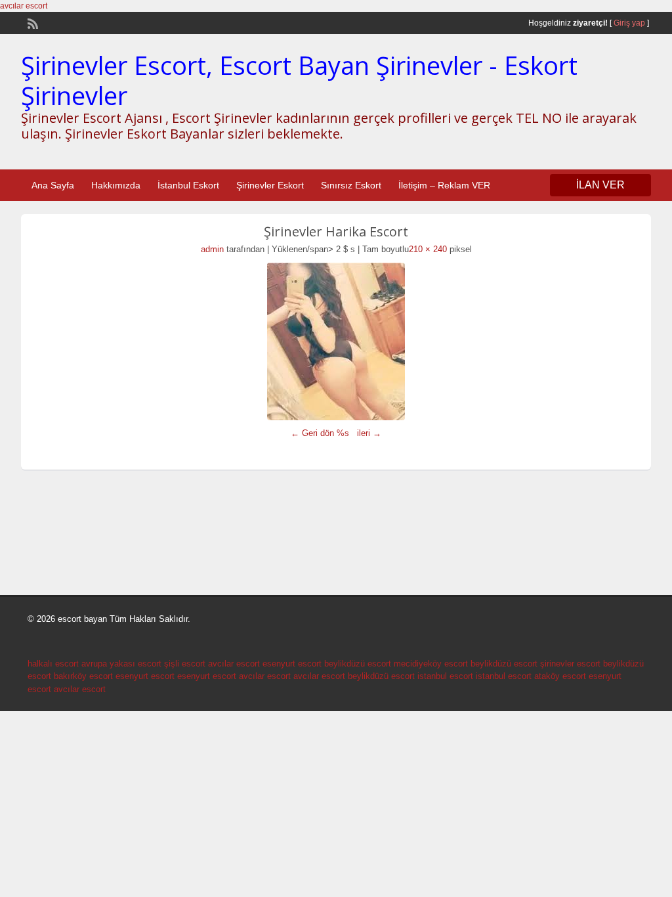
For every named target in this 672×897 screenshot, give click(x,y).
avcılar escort (23, 6)
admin (212, 249)
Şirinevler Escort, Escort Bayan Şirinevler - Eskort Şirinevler (299, 80)
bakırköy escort (83, 676)
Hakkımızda (115, 185)
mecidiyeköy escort (431, 663)
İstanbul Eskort (188, 185)
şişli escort (184, 663)
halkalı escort (53, 663)
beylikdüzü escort (357, 663)
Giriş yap (629, 23)
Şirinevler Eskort (270, 185)
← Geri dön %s (320, 433)
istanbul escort (445, 676)
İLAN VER (600, 184)
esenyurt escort (292, 663)
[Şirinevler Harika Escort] (336, 341)
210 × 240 (428, 249)
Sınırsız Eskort (351, 185)
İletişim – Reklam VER (444, 185)
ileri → (369, 433)
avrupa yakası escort (121, 663)
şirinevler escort (570, 663)
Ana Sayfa (53, 185)
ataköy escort (560, 676)
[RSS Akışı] (31, 22)
